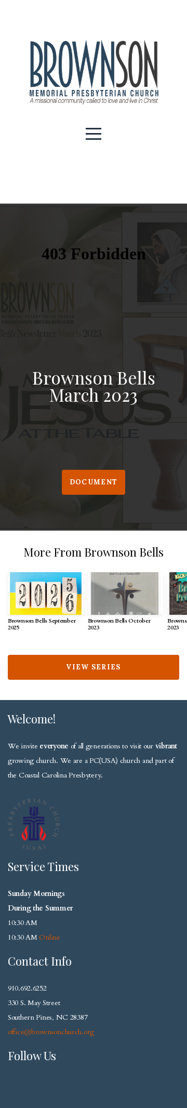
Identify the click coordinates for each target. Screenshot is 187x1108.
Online (49, 937)
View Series (93, 667)
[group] (46, 605)
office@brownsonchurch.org (51, 1032)
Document (93, 482)
